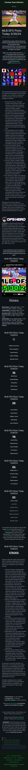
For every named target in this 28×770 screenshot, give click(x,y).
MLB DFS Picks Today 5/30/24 (12, 740)
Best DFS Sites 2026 (14, 762)
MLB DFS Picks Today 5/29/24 (12, 742)
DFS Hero (16, 235)
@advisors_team (16, 63)
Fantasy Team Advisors (14, 2)
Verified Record (20, 757)
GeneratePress (14, 766)
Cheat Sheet (14, 703)
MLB (5, 738)
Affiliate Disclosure (8, 757)
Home (8, 755)
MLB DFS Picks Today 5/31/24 (12, 744)
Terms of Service (18, 759)
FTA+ (22, 713)
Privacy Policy (9, 759)
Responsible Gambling (16, 755)
